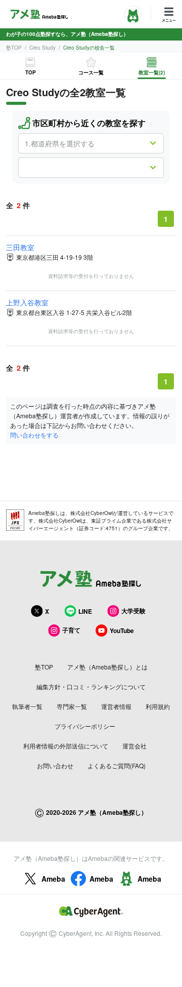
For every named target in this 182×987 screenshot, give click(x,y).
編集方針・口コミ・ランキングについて (91, 686)
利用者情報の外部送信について (65, 745)
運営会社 (134, 745)
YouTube (122, 630)
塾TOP (14, 47)
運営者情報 (116, 706)
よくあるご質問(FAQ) (116, 765)
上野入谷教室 (27, 302)
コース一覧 (91, 72)
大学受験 (133, 610)
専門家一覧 (72, 706)
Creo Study (42, 47)
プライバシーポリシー (85, 726)
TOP (30, 72)
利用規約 (158, 706)
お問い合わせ (55, 765)
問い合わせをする (34, 434)
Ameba (53, 879)
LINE (85, 611)
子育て (71, 630)
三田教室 (20, 247)
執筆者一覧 (27, 706)
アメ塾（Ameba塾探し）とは (107, 666)
